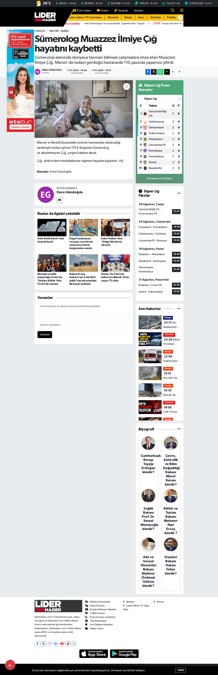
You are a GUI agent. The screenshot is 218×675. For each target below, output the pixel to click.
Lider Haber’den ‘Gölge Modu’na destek (111, 241)
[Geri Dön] (10, 665)
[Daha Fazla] (167, 72)
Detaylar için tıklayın (159, 178)
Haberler (40, 31)
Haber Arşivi (96, 628)
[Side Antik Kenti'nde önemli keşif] (51, 227)
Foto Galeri (84, 10)
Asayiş (168, 352)
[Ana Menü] (180, 10)
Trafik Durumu (97, 613)
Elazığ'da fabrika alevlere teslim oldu (170, 393)
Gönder (45, 334)
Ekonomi (113, 17)
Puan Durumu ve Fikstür (102, 617)
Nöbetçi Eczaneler (100, 601)
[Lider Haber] (45, 16)
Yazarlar (123, 10)
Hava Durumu (97, 605)
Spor (141, 17)
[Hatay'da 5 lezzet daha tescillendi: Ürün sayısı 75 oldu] (115, 263)
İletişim (138, 10)
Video (104, 10)
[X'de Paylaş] (154, 72)
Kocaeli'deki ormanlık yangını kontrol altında (171, 376)
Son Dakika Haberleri (101, 624)
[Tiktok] (68, 644)
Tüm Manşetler (98, 621)
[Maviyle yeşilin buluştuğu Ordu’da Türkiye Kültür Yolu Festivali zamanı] (51, 263)
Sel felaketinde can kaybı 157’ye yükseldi (170, 325)
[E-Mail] (59, 200)
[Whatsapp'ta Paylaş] (160, 72)
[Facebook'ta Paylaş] (147, 72)
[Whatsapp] (74, 644)
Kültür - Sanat (59, 31)
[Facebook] (37, 644)
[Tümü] (179, 308)
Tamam (180, 670)
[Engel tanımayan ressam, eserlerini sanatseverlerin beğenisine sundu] (83, 227)
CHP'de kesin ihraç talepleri (171, 410)
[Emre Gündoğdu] (45, 194)
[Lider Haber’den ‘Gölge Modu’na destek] (115, 227)
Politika (171, 17)
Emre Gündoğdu (70, 192)
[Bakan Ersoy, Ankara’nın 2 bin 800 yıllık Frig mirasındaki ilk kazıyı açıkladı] (83, 263)
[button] (180, 17)
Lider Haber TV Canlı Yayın (85, 17)
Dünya (128, 17)
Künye (160, 601)
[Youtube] (62, 644)
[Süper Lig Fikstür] (179, 193)
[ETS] (20, 80)
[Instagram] (49, 644)
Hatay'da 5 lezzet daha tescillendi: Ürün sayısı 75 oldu (115, 277)
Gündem (155, 17)
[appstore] (94, 653)
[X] (43, 644)
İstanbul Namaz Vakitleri (103, 609)
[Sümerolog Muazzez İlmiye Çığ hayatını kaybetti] (84, 109)
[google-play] (124, 653)
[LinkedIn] (56, 644)
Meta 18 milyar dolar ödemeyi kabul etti (171, 342)
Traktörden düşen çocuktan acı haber (171, 359)
